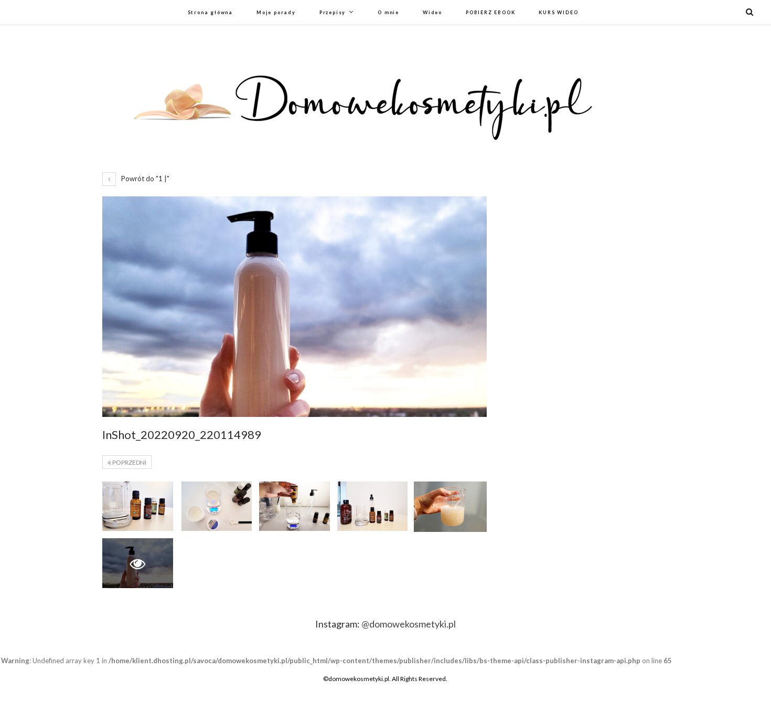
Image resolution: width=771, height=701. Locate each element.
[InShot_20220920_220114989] (137, 506)
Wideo (432, 12)
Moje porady (276, 12)
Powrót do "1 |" (144, 178)
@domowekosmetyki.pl (408, 624)
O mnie (388, 12)
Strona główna (210, 12)
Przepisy (332, 12)
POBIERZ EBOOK (490, 12)
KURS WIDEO (558, 12)
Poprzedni (128, 462)
